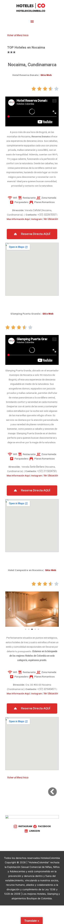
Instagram (36, 219)
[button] (32, 234)
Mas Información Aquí (18, 219)
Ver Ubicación (51, 219)
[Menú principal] (32, 21)
